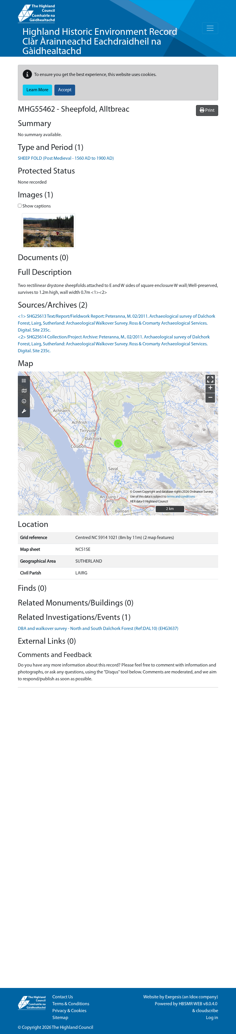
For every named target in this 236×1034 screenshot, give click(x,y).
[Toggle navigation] (210, 28)
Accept (64, 90)
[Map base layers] (24, 391)
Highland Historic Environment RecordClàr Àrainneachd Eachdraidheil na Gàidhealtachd (99, 42)
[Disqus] (118, 764)
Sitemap (60, 1018)
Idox (193, 997)
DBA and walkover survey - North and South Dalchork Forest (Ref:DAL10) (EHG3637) (98, 629)
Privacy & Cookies (69, 1011)
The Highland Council (72, 1027)
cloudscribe (207, 1011)
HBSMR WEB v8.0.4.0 (198, 1004)
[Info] (24, 402)
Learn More (37, 90)
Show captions (36, 206)
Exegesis (173, 997)
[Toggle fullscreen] (210, 379)
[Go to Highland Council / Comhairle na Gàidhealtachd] (36, 11)
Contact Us (62, 997)
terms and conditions (181, 496)
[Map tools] (24, 412)
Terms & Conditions (70, 1004)
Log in (212, 1018)
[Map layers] (24, 381)
